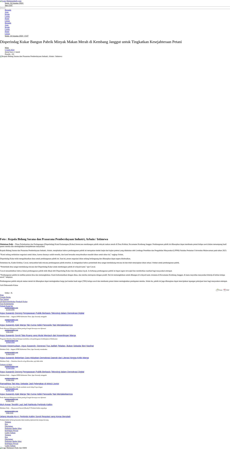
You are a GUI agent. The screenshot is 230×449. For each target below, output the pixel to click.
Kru (6, 424)
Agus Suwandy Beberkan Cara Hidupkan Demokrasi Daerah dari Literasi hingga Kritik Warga (44, 358)
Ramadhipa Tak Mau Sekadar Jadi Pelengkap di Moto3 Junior (29, 383)
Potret (7, 19)
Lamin (7, 16)
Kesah (7, 14)
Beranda (8, 10)
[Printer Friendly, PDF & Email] (222, 290)
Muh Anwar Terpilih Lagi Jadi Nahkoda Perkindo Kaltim (26, 404)
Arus (7, 12)
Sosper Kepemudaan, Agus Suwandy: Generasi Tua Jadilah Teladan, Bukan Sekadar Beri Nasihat (47, 346)
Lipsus (7, 21)
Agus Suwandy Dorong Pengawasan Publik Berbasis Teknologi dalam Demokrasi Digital (42, 313)
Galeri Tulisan (10, 433)
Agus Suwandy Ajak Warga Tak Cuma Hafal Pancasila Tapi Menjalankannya (36, 325)
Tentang (8, 422)
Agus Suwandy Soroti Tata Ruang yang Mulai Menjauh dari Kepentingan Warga (38, 335)
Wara (7, 48)
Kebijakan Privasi (11, 431)
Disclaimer (9, 426)
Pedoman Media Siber (13, 428)
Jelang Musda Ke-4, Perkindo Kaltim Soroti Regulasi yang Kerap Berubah (35, 416)
